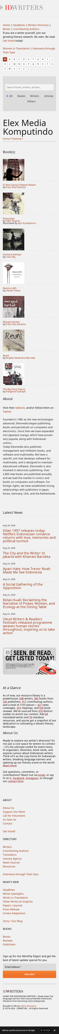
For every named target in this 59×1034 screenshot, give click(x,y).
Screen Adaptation (14, 913)
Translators (9, 854)
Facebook (18, 778)
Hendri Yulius (13, 290)
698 (21, 698)
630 (41, 708)
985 (36, 698)
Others (31, 101)
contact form (15, 781)
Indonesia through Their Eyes (21, 874)
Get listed (9, 40)
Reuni (6, 355)
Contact (7, 823)
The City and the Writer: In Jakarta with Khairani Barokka (26, 555)
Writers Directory (38, 25)
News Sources (11, 862)
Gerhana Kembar (12, 254)
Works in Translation (15, 897)
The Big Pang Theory (14, 389)
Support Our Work (14, 811)
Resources (9, 866)
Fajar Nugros (13, 220)
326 (5, 701)
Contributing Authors (26, 29)
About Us (8, 808)
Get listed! (9, 831)
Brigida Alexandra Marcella (20, 357)
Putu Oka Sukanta (16, 187)
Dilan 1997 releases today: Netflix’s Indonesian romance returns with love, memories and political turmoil (29, 535)
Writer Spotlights (13, 893)
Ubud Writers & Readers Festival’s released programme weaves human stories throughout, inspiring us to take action (29, 625)
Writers (34, 96)
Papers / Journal (12, 905)
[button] (29, 1030)
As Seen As (9, 819)
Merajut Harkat (11, 321)
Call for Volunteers (14, 815)
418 (40, 711)
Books (6, 29)
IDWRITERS (29, 6)
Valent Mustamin (28, 1006)
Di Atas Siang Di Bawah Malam (19, 184)
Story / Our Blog (12, 921)
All (5, 59)
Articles (48, 96)
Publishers (17, 138)
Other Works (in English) (17, 901)
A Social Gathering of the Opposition (23, 586)
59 (30, 717)
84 (46, 714)
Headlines (19, 25)
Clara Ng (10, 256)
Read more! (10, 765)
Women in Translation (16, 48)
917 (24, 701)
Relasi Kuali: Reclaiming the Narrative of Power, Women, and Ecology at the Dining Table (29, 603)
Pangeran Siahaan (16, 391)
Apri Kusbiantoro (27, 223)
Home (6, 25)
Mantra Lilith (10, 288)
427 (39, 705)
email (41, 775)
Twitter (7, 411)
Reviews (8, 940)
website (20, 407)
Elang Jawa (8, 218)
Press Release (11, 909)
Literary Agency (12, 858)
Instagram (32, 778)
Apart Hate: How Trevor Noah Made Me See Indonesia (26, 570)
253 (19, 708)
